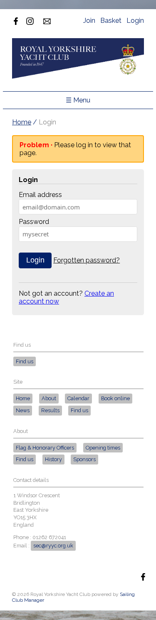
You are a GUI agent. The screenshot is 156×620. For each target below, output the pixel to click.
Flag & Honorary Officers (45, 448)
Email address (40, 195)
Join (89, 20)
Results (50, 410)
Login (135, 20)
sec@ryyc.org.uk (53, 545)
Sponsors (84, 459)
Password (34, 222)
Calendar (78, 398)
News (23, 410)
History (53, 459)
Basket (110, 20)
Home (21, 122)
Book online (115, 398)
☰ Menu (78, 100)
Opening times (103, 448)
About (49, 398)
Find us (24, 361)
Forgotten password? (86, 260)
